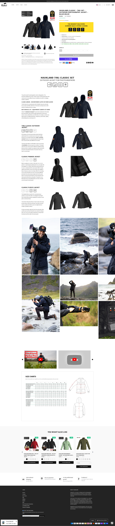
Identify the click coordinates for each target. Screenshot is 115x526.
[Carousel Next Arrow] (55, 47)
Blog (25, 4)
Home (13, 4)
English (92, 520)
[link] (9, 522)
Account (108, 4)
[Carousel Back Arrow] (22, 47)
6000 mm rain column (36, 140)
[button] (112, 523)
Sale (21, 4)
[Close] (16, 521)
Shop (17, 4)
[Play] (40, 359)
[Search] (104, 4)
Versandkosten (30, 55)
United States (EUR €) (102, 520)
